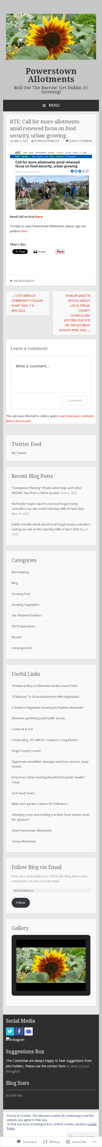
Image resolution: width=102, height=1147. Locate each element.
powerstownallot (46, 141)
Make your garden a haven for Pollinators (40, 804)
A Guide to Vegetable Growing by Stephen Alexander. (48, 707)
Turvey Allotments (24, 841)
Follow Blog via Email (37, 867)
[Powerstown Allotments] (51, 59)
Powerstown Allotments (51, 75)
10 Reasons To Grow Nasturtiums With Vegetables (45, 696)
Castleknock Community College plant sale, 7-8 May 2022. (27, 303)
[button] (40, 978)
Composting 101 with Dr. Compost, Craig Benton (45, 740)
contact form (56, 1066)
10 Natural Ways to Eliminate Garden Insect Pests (45, 686)
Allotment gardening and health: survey (38, 718)
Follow (20, 902)
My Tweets (19, 453)
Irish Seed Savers (23, 793)
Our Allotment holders (27, 615)
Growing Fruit (21, 594)
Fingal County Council (26, 751)
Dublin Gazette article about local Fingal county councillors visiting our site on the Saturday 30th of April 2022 (74, 313)
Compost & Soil (22, 729)
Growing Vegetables (25, 604)
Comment (74, 400)
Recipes (17, 637)
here (38, 216)
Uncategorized (23, 281)
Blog (15, 583)
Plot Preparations (23, 626)
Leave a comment (80, 141)
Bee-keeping (20, 572)
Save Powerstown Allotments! (32, 830)
